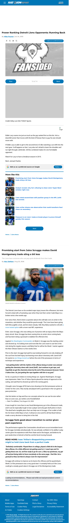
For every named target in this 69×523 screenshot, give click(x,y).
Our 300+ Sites (52, 500)
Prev (10, 81)
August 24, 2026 (28, 401)
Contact (35, 500)
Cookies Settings (23, 510)
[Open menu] (5, 3)
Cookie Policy (22, 507)
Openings (20, 500)
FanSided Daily (22, 503)
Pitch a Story (36, 503)
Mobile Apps (9, 503)
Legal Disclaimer (38, 507)
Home (7, 234)
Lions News (15, 234)
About (7, 500)
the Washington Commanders (22, 341)
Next (58, 81)
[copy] (16, 40)
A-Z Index (8, 510)
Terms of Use (10, 507)
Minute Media (13, 514)
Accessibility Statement (55, 507)
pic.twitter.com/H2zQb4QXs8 (29, 399)
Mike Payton (9, 36)
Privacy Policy (52, 503)
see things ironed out (21, 358)
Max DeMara (8, 261)
